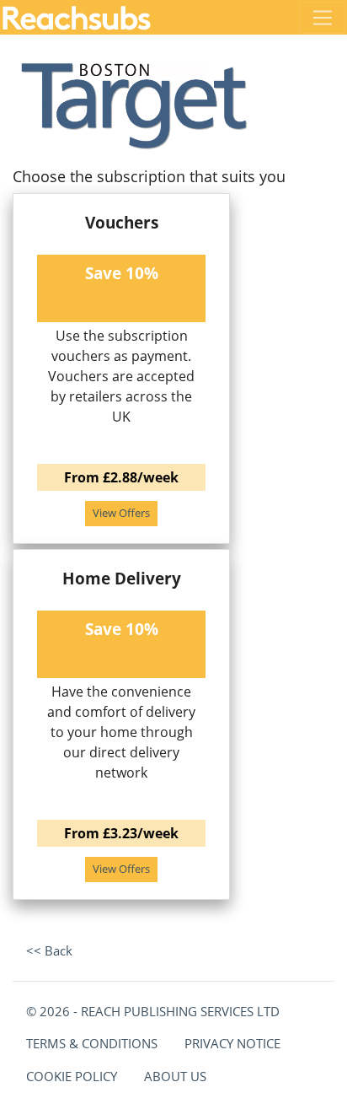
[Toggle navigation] (322, 18)
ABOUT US (175, 1076)
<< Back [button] (49, 950)
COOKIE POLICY (71, 1076)
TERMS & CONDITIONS (91, 1043)
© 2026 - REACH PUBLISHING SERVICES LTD (153, 1011)
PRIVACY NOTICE (232, 1043)
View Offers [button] (121, 512)
